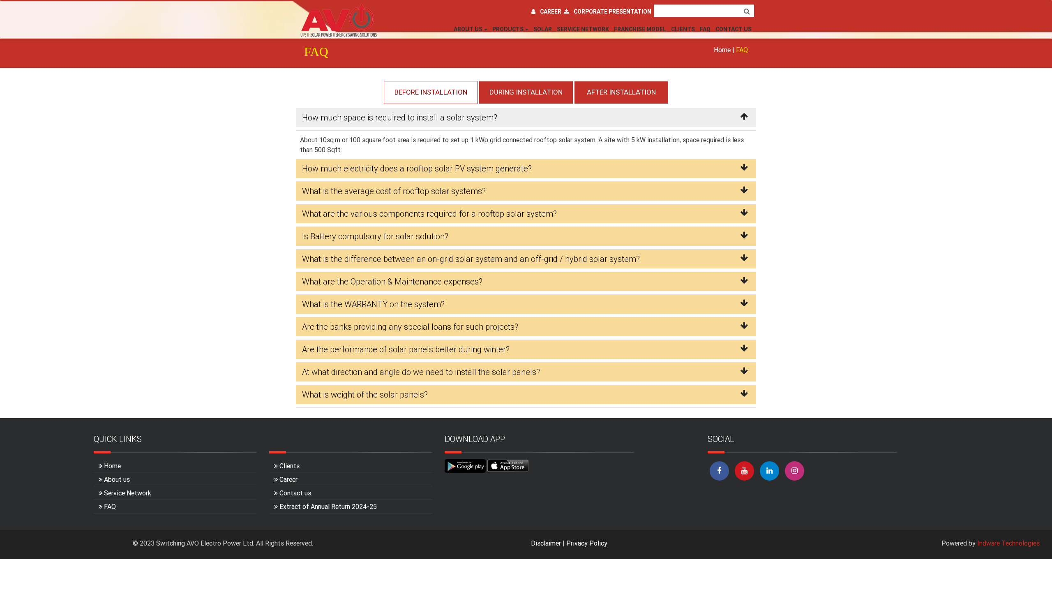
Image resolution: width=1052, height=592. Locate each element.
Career (552, 11)
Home (722, 50)
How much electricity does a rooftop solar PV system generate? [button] (417, 168)
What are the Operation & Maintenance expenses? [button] (392, 281)
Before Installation (430, 92)
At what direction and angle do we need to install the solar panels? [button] (421, 372)
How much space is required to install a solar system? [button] (399, 117)
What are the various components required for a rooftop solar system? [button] (429, 213)
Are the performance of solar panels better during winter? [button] (406, 349)
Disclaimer (546, 543)
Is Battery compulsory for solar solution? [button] (375, 236)
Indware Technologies (1008, 543)
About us (117, 479)
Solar (542, 29)
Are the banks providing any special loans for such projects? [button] (410, 326)
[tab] (526, 119)
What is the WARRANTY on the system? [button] (373, 304)
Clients (683, 29)
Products (508, 29)
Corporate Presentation (612, 11)
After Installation (621, 92)
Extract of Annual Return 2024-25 (328, 506)
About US (468, 29)
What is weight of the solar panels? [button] (365, 394)
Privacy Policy (586, 543)
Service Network (583, 29)
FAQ (705, 29)
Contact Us (733, 29)
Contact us (295, 493)
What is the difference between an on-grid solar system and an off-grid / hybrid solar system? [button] (471, 259)
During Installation (526, 92)
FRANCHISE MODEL (640, 29)
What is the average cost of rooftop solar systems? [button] (394, 191)
